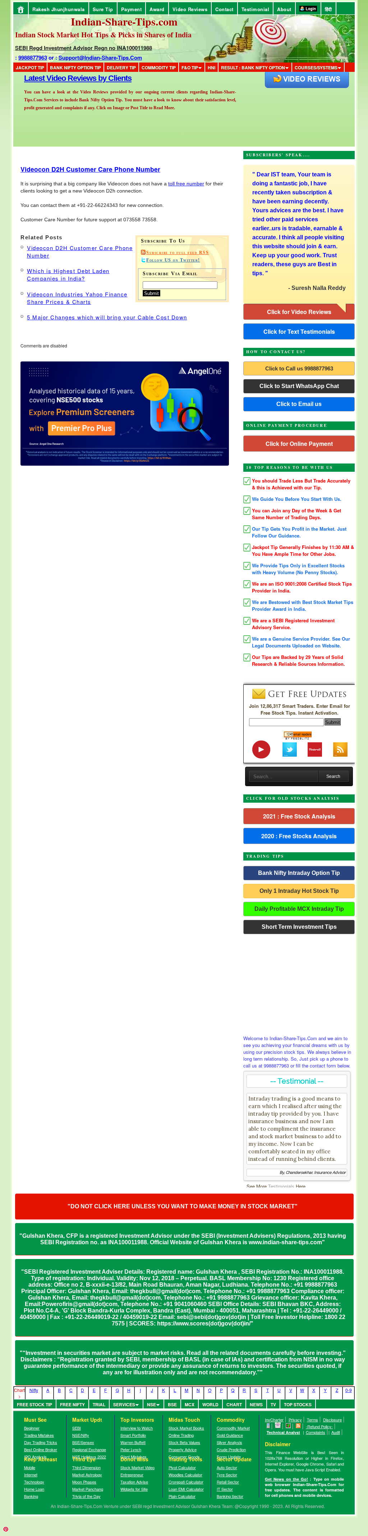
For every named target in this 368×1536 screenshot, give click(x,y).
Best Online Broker (40, 1449)
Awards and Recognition (65, 78)
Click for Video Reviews (299, 312)
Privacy (295, 1419)
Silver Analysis (229, 1442)
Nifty (33, 1390)
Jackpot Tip (30, 67)
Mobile (29, 1467)
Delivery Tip (121, 67)
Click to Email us (299, 404)
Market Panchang (87, 1489)
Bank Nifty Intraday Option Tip (299, 873)
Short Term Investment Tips (299, 927)
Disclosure (332, 1419)
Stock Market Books (186, 1428)
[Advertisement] (299, 983)
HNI (211, 67)
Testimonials (281, 1186)
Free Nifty (72, 1404)
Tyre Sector (227, 1474)
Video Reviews (190, 9)
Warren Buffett (133, 1442)
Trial (99, 1404)
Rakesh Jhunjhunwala (58, 9)
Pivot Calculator (182, 1467)
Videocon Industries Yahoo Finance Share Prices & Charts (77, 297)
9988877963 (32, 57)
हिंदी (328, 9)
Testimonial (256, 9)
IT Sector (225, 1489)
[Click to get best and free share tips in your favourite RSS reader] (298, 1426)
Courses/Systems (316, 67)
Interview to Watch (136, 1428)
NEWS (256, 1404)
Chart (234, 1404)
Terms (312, 1419)
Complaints (315, 1432)
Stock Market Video (137, 1467)
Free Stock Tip (34, 1404)
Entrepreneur (131, 1474)
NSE (151, 1404)
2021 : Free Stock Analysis (299, 816)
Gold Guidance (230, 1435)
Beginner (32, 1428)
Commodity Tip (159, 67)
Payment (131, 9)
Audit (335, 1432)
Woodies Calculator (185, 1474)
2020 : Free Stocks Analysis (299, 836)
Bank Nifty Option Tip (75, 67)
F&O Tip (189, 67)
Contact (224, 9)
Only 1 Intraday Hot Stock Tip (299, 891)
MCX (189, 1404)
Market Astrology (87, 1474)
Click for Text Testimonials (299, 331)
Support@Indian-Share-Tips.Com (100, 57)
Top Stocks (298, 1404)
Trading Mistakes (39, 1435)
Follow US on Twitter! (173, 260)
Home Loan (34, 1489)
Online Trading (181, 1435)
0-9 (348, 1390)
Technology (34, 1482)
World (210, 1404)
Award (157, 9)
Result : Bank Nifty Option (253, 67)
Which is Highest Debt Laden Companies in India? (68, 274)
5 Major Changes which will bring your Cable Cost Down (107, 317)
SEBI (76, 1428)
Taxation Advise (134, 1482)
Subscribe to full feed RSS (177, 252)
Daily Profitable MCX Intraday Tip (299, 909)
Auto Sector (227, 1467)
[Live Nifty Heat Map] (288, 1426)
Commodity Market (233, 1428)
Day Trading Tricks (40, 1442)
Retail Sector (228, 1482)
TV (273, 1404)
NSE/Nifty (80, 1435)
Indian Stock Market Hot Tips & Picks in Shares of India (103, 34)
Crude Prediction (231, 1449)
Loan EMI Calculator (186, 1489)
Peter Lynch (130, 1449)
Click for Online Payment (299, 443)
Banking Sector (230, 1496)
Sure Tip (103, 9)
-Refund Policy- (319, 1426)
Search (333, 776)
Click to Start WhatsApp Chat (299, 386)
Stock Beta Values (184, 1442)
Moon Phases (84, 1482)
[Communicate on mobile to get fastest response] (268, 1426)
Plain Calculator (182, 1496)
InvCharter (274, 1419)
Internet (30, 1474)
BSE (172, 1404)
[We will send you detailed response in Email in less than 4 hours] (278, 1426)
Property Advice (183, 1449)
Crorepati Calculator (186, 1482)
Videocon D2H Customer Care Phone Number (90, 169)
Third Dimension (86, 1467)
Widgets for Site (134, 1489)
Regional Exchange (89, 1449)
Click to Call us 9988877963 (299, 368)
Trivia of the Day (86, 1496)
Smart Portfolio (133, 1435)
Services (124, 1404)
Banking (31, 1496)
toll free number (186, 183)
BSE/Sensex (83, 1442)
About (284, 9)
